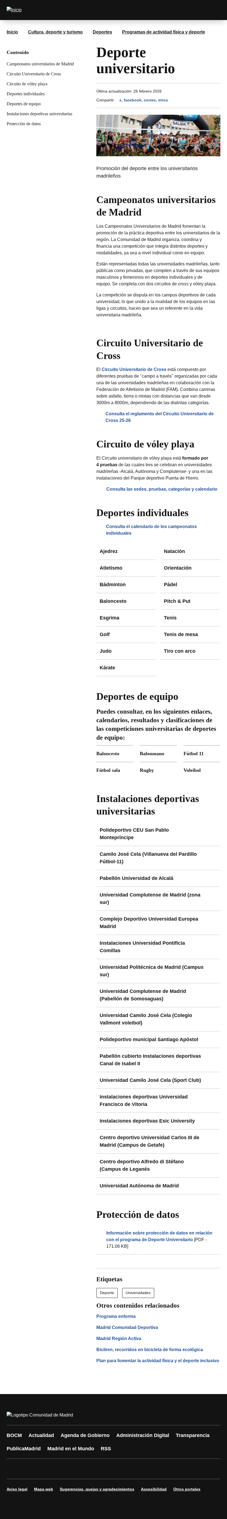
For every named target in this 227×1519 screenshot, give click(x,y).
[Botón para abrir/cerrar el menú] (212, 10)
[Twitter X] (47, 1469)
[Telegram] (147, 1469)
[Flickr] (130, 1469)
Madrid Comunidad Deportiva (127, 1327)
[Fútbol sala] (114, 770)
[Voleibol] (202, 770)
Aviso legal (17, 1489)
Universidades (138, 1292)
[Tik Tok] (114, 1469)
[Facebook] (14, 1469)
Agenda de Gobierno (85, 1435)
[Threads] (164, 1469)
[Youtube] (64, 1469)
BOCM (14, 1435)
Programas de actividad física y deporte (163, 32)
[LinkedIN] (81, 1469)
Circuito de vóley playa (27, 83)
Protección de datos (24, 123)
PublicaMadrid (24, 1448)
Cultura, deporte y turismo (55, 32)
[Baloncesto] (114, 754)
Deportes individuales (26, 93)
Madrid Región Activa (118, 1338)
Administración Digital (142, 1435)
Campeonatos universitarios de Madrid (40, 64)
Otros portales (186, 1489)
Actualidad (41, 1435)
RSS (106, 1448)
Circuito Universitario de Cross (34, 73)
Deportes (102, 32)
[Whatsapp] (97, 1469)
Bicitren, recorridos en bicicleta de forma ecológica (149, 1349)
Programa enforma (116, 1316)
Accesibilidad (154, 1489)
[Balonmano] (158, 754)
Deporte (107, 1292)
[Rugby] (158, 770)
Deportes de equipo (24, 103)
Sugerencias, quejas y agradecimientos (97, 1489)
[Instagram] (31, 1469)
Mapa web (43, 1489)
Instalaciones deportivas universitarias (39, 113)
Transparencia (193, 1435)
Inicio (12, 32)
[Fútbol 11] (202, 754)
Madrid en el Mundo (70, 1448)
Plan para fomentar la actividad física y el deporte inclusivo (157, 1360)
